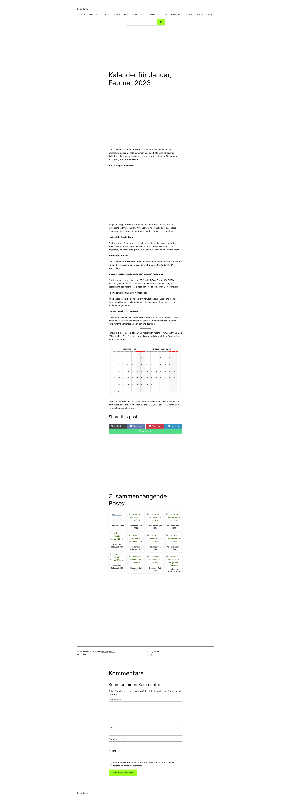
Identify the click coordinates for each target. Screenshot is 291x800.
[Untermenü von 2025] (128, 14)
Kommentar (115, 699)
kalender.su (82, 9)
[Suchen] (161, 22)
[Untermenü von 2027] (145, 14)
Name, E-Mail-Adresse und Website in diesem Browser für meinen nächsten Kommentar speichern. (142, 764)
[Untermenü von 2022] (101, 14)
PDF (156, 405)
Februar (104, 651)
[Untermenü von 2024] (119, 14)
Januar (112, 651)
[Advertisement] (145, 47)
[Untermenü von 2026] (136, 14)
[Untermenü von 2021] (92, 14)
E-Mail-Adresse (117, 739)
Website (112, 751)
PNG (166, 405)
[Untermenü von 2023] (110, 14)
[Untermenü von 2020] (84, 14)
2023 (149, 655)
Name (112, 727)
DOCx (150, 405)
